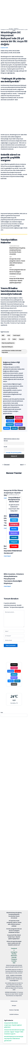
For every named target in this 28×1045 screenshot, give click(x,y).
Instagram (19, 417)
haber (14, 339)
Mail (14, 963)
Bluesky (6, 428)
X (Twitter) (9, 417)
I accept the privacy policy (13, 452)
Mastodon (19, 424)
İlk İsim (6, 441)
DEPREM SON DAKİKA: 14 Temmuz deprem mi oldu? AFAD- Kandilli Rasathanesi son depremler (14, 994)
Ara (2, 712)
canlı (8, 335)
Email (5, 446)
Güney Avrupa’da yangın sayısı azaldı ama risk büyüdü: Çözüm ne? (14, 943)
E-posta (22, 428)
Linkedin (14, 957)
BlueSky (14, 954)
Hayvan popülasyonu (8, 343)
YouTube (18, 421)
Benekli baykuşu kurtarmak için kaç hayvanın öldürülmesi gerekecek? (13, 1038)
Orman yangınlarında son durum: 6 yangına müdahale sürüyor (17, 272)
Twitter (14, 520)
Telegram (10, 424)
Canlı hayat (16, 335)
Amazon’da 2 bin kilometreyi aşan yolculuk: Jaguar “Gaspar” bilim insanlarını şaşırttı (14, 1032)
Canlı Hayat (7, 556)
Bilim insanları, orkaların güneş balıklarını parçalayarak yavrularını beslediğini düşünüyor (14, 578)
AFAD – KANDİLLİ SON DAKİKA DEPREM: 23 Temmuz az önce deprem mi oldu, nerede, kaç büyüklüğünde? (14, 978)
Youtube (14, 961)
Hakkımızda (14, 1001)
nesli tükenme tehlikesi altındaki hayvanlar (11, 351)
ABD (3, 335)
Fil (9, 339)
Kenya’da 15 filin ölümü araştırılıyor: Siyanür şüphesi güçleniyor (16, 280)
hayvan (21, 339)
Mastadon (14, 955)
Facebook (10, 421)
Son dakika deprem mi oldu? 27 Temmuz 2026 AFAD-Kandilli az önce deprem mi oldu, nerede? (14, 971)
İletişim (14, 1005)
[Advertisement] (14, 117)
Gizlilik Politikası (14, 1014)
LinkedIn (14, 428)
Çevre (3, 339)
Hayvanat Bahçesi (7, 347)
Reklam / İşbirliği (14, 1010)
